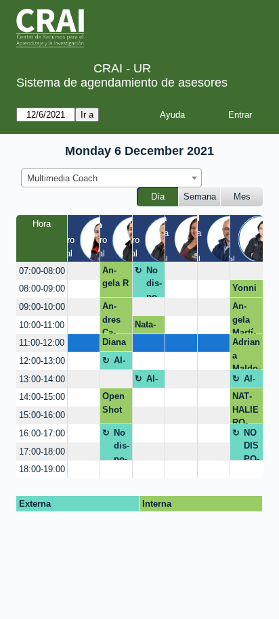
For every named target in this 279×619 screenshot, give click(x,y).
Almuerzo (120, 362)
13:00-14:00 (42, 379)
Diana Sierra (114, 344)
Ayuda (172, 115)
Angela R (115, 277)
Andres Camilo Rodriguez (115, 317)
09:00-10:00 (42, 307)
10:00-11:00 (41, 325)
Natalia (145, 326)
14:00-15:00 (42, 397)
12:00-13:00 (42, 361)
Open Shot (113, 403)
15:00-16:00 (42, 415)
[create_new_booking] (84, 271)
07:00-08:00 (42, 271)
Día (158, 196)
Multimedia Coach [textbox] (62, 178)
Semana (200, 196)
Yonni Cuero (244, 290)
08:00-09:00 (42, 288)
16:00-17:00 (42, 433)
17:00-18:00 (42, 451)
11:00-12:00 (41, 343)
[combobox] (111, 177)
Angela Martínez (244, 317)
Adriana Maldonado (246, 353)
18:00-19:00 (42, 469)
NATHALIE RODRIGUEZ (245, 407)
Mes (242, 196)
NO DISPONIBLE (251, 444)
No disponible (154, 281)
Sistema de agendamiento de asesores (122, 82)
